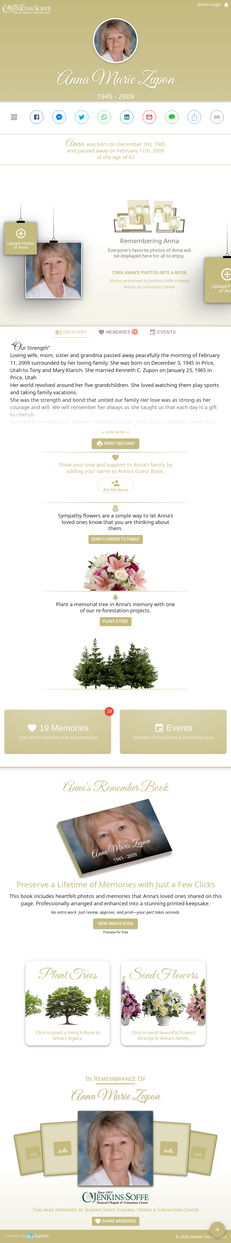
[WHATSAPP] (104, 117)
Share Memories (118, 1221)
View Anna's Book (115, 923)
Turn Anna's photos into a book (149, 272)
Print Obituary (119, 443)
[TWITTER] (81, 117)
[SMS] (172, 117)
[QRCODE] (14, 117)
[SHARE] (194, 117)
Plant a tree (115, 621)
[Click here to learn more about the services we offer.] (115, 1198)
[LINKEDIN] (127, 117)
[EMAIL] (149, 117)
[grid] (115, 254)
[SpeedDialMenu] (217, 1229)
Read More (115, 432)
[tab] (71, 332)
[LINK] (217, 117)
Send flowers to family (115, 539)
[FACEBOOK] (36, 117)
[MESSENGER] (59, 117)
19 (109, 711)
